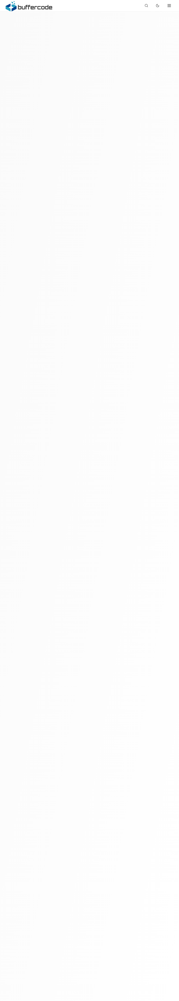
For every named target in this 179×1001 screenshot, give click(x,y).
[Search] (146, 5)
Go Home (76, 550)
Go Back (108, 550)
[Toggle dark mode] (157, 5)
